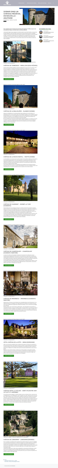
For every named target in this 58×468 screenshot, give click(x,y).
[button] (53, 3)
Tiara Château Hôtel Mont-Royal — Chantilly (11, 460)
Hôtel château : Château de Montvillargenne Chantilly (12, 461)
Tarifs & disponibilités (9, 124)
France (5, 21)
